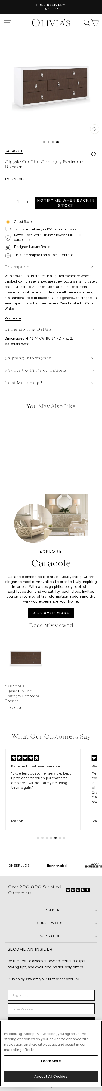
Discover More (51, 613)
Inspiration (50, 936)
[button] (38, 838)
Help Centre (50, 910)
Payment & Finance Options (35, 371)
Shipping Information (28, 358)
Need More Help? (23, 383)
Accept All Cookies (50, 1076)
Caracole (14, 151)
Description (17, 267)
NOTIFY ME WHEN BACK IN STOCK (66, 203)
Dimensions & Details (28, 330)
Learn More (51, 1060)
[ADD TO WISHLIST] (93, 154)
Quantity (14, 190)
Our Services (49, 923)
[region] (51, 1053)
